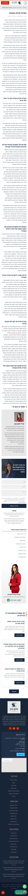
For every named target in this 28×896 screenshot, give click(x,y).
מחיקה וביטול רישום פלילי (19, 537)
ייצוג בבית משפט (13, 805)
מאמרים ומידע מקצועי (13, 793)
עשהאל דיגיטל (14, 888)
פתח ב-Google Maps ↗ (7, 760)
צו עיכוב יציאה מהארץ (20, 543)
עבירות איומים (13, 819)
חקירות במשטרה (21, 553)
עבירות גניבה (13, 833)
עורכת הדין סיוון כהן (16, 333)
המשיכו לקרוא (19, 635)
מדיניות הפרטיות (12, 886)
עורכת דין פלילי (13, 780)
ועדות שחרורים (13, 846)
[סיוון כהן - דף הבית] (16, 2)
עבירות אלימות (13, 821)
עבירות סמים (22, 547)
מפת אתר (7, 884)
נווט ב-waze (20, 754)
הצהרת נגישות (19, 886)
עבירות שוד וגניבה (14, 838)
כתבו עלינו (13, 785)
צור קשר (13, 796)
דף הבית (24, 7)
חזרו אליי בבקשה (14, 506)
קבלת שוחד (13, 849)
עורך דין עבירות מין (17, 7)
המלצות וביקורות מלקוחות (13, 791)
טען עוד (14, 691)
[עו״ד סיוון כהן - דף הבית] (14, 707)
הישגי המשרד (14, 788)
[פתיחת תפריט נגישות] (3, 893)
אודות (13, 782)
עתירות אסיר (22, 540)
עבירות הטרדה (13, 835)
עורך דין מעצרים (21, 550)
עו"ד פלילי (23, 63)
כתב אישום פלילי (21, 557)
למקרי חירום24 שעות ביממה (5, 3)
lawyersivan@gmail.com (15, 750)
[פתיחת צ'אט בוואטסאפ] (24, 886)
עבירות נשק (13, 844)
